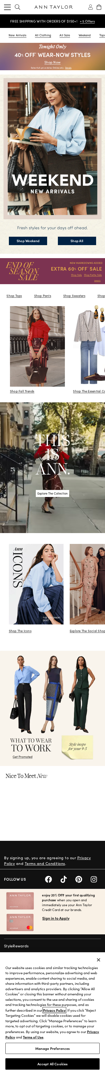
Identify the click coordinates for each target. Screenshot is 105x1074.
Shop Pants (42, 296)
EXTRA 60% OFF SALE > (43, 21)
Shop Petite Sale (93, 274)
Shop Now (52, 62)
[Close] (98, 960)
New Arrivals (17, 35)
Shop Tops (14, 296)
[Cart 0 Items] (99, 7)
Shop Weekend (28, 240)
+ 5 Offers (72, 21)
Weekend (85, 35)
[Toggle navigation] (7, 7)
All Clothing (43, 35)
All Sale (65, 35)
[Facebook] (53, 878)
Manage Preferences (52, 1048)
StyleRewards (16, 945)
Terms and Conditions (45, 863)
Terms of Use (33, 1037)
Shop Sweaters (74, 296)
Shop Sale (76, 274)
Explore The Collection (52, 493)
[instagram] (96, 878)
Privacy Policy (54, 1010)
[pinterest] (83, 878)
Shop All (77, 240)
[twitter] (68, 878)
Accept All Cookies (52, 1063)
